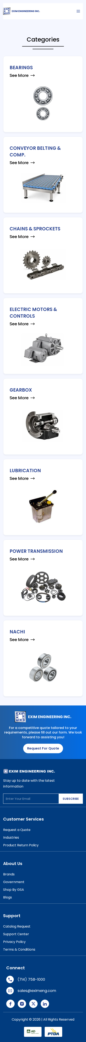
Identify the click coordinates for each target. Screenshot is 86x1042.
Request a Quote (16, 829)
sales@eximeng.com (37, 990)
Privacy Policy (14, 941)
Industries (11, 837)
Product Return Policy (21, 845)
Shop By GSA (13, 889)
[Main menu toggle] (78, 11)
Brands (9, 874)
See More (19, 75)
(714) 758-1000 (31, 979)
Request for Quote (43, 748)
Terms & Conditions (19, 949)
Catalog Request (16, 926)
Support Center (16, 934)
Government (13, 882)
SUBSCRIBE (71, 799)
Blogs (7, 897)
